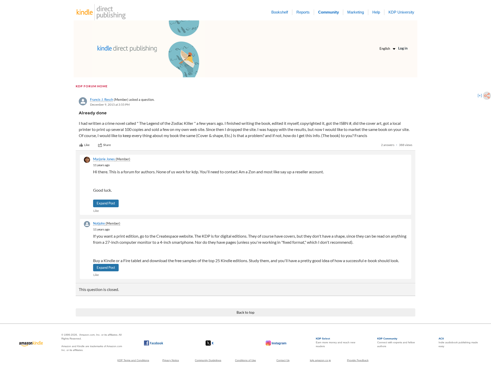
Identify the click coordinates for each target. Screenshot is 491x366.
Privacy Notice (170, 360)
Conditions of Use (245, 360)
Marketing (355, 12)
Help (376, 12)
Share (107, 145)
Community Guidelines (208, 360)
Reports (303, 12)
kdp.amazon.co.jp (320, 360)
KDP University (401, 12)
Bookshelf (279, 12)
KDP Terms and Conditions (133, 360)
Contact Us (282, 360)
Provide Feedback (358, 360)
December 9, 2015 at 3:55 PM (110, 104)
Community (328, 12)
